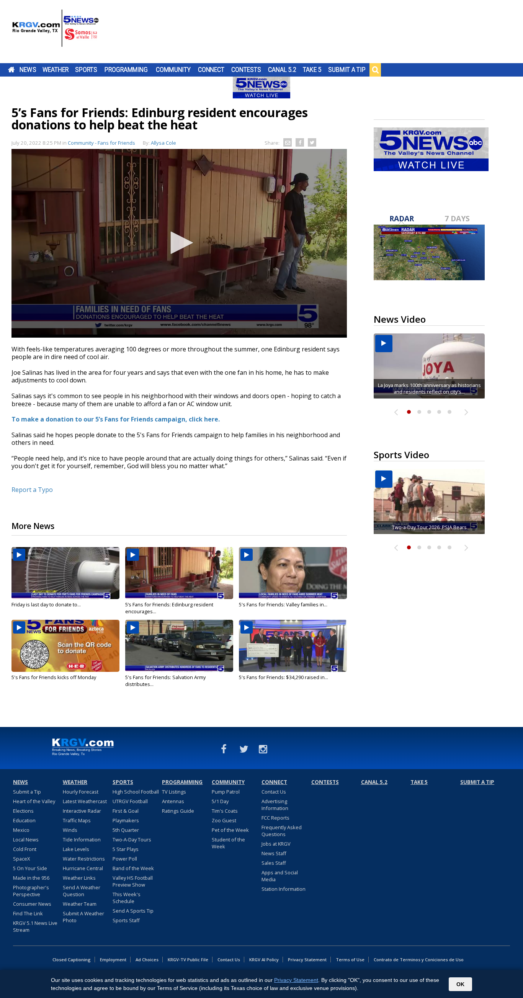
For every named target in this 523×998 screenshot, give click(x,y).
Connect (211, 70)
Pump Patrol (226, 791)
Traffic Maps (77, 820)
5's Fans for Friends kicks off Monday (53, 677)
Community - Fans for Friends (101, 142)
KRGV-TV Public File (188, 959)
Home (11, 70)
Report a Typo (32, 489)
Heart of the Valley (34, 801)
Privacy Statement (307, 959)
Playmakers (126, 820)
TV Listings (174, 791)
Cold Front (24, 849)
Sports (86, 70)
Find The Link (28, 913)
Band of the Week (133, 868)
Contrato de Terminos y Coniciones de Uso (419, 959)
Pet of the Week (230, 829)
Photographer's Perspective (31, 891)
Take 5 (312, 70)
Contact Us (274, 791)
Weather (55, 70)
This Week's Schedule (127, 898)
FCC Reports (275, 817)
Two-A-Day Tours (132, 839)
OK (460, 984)
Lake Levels (76, 849)
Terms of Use (350, 959)
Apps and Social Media (280, 876)
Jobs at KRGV (276, 843)
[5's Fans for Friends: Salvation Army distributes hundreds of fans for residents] (179, 646)
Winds (70, 829)
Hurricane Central (83, 868)
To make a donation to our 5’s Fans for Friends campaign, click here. (115, 419)
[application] (179, 243)
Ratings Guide (178, 810)
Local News (26, 839)
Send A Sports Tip (133, 910)
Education (24, 820)
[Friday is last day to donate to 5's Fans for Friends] (65, 573)
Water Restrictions (84, 858)
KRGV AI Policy (264, 959)
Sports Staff (126, 920)
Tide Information (82, 839)
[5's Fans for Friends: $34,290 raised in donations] (293, 646)
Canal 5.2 (282, 70)
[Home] (55, 32)
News (28, 70)
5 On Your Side (30, 868)
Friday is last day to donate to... (46, 604)
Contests (246, 70)
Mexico (21, 829)
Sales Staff (274, 862)
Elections (23, 810)
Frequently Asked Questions (282, 831)
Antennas (173, 801)
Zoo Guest (224, 820)
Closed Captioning (71, 959)
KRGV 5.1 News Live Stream (35, 926)
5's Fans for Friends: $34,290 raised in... (283, 677)
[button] (179, 243)
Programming (126, 70)
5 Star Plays (126, 849)
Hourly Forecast (80, 791)
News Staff (274, 853)
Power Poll (125, 858)
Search (375, 70)
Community (173, 70)
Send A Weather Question (81, 891)
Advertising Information (275, 805)
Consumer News (32, 903)
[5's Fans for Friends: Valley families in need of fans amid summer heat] (293, 573)
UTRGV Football (130, 801)
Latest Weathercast (85, 801)
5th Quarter (126, 829)
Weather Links (79, 877)
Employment (113, 959)
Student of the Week (228, 843)
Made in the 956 (31, 877)
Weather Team (79, 903)
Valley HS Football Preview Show (133, 881)
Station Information (284, 888)
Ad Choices (147, 959)
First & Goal (126, 810)
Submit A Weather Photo (83, 917)
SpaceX (21, 858)
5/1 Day (220, 801)
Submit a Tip (346, 70)
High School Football (136, 791)
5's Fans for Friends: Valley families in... (283, 604)
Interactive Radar (82, 810)
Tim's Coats (225, 810)
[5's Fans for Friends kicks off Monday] (65, 646)
